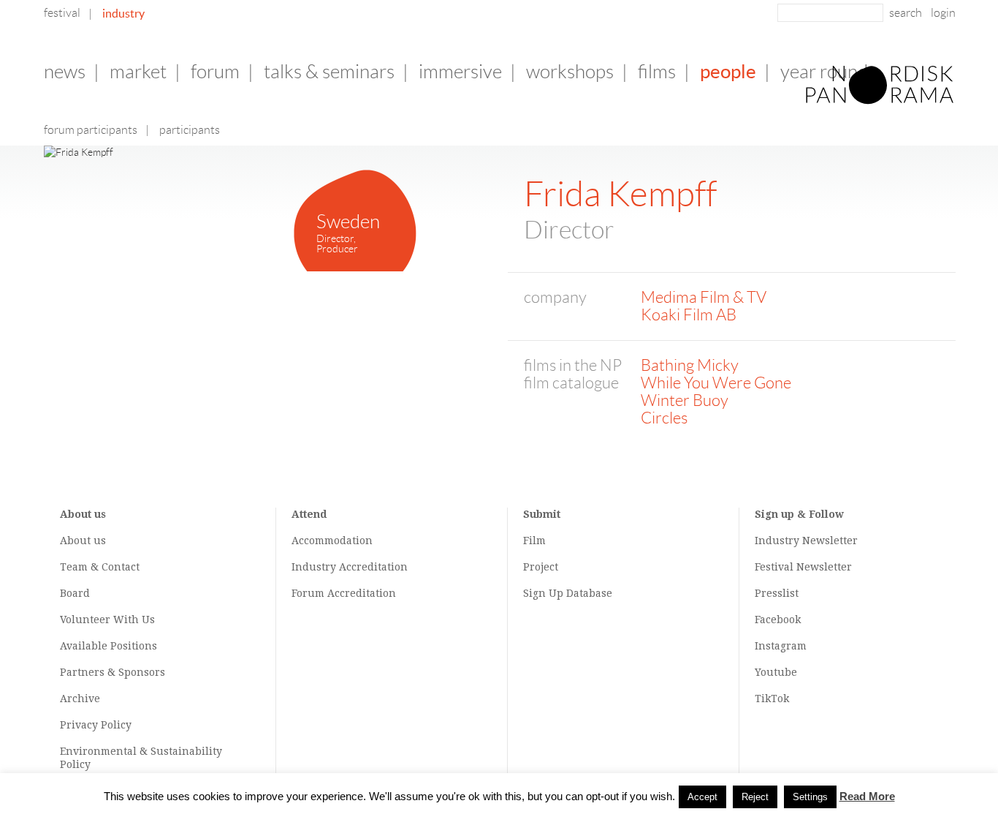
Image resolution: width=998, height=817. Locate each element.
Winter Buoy (684, 400)
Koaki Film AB (688, 315)
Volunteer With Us (107, 619)
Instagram (781, 646)
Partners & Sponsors (112, 672)
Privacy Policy (96, 725)
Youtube (776, 672)
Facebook (778, 619)
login (943, 13)
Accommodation (332, 540)
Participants (189, 130)
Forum (215, 71)
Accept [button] (702, 796)
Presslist (777, 593)
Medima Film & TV (703, 297)
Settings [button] (810, 796)
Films (657, 71)
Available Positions (108, 646)
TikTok (772, 698)
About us (83, 540)
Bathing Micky (690, 365)
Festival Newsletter (803, 567)
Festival (62, 13)
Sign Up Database (567, 593)
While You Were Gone (716, 383)
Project (540, 567)
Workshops (570, 71)
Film (534, 540)
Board (75, 593)
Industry (123, 13)
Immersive (460, 71)
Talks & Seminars (329, 71)
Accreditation (373, 567)
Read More (867, 796)
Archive (80, 698)
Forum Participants (90, 130)
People (728, 71)
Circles (664, 418)
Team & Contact (100, 567)
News (64, 71)
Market (138, 71)
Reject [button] (755, 796)
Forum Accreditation (344, 593)
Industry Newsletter (806, 540)
